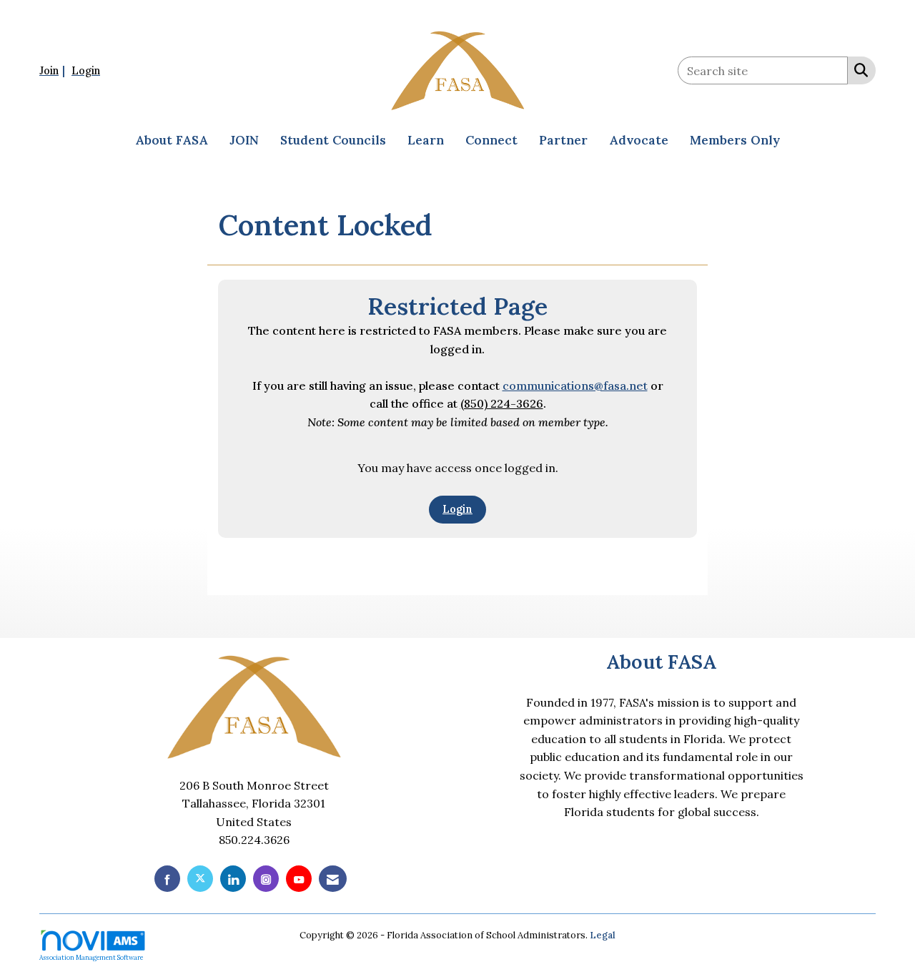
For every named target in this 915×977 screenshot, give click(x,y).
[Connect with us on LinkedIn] (233, 878)
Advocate (638, 140)
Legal (602, 935)
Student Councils (333, 140)
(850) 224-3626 (501, 403)
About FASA (171, 140)
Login (457, 509)
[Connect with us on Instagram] (266, 878)
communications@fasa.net (575, 385)
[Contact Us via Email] (333, 878)
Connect (491, 140)
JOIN (244, 140)
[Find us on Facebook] (167, 878)
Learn (425, 140)
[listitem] (54, 70)
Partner (563, 140)
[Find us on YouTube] (299, 878)
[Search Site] (858, 69)
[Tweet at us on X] (200, 878)
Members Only (735, 140)
